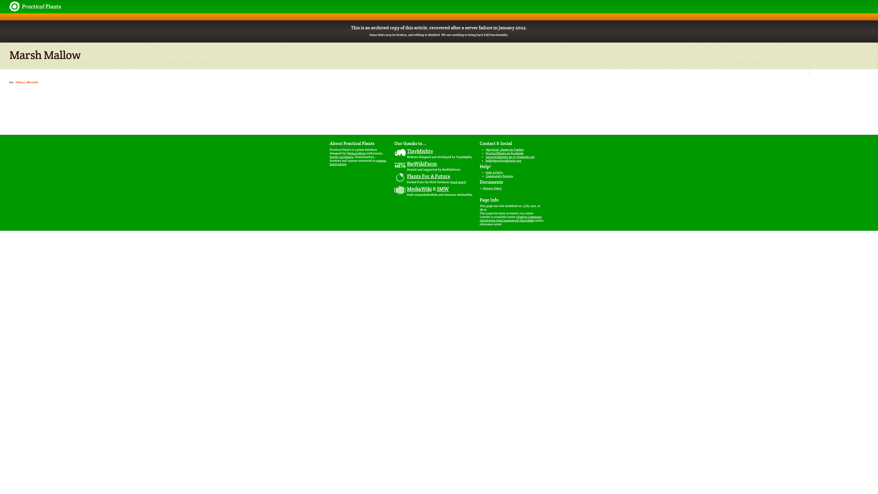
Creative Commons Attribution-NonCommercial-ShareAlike (511, 219)
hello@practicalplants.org (503, 161)
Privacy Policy (492, 188)
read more (458, 182)
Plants (41, 6)
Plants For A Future (428, 176)
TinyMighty (420, 151)
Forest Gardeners (341, 157)
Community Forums (499, 176)
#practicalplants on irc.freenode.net (510, 157)
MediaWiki (419, 188)
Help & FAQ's (494, 173)
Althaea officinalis (26, 82)
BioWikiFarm (422, 163)
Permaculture (356, 153)
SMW (443, 188)
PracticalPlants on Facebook (504, 153)
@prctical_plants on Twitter (505, 150)
